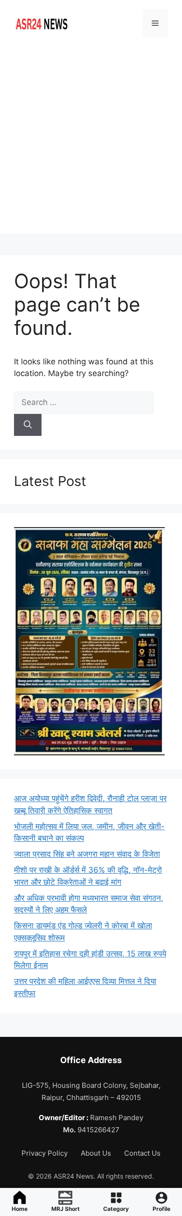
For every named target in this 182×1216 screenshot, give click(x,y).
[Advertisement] (91, 142)
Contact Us (142, 1153)
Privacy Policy (45, 1153)
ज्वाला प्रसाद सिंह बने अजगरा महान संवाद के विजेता (87, 854)
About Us (97, 1153)
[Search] (28, 425)
